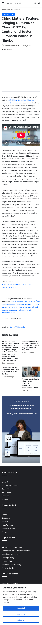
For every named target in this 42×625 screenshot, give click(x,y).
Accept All (21, 608)
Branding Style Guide (9, 485)
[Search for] (39, 4)
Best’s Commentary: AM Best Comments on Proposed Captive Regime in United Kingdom (30, 345)
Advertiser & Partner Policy (12, 547)
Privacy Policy (7, 561)
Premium (5, 522)
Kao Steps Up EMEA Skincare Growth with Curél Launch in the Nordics (10, 370)
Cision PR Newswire (11, 46)
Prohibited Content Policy (11, 565)
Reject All (21, 620)
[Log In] (35, 4)
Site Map (5, 499)
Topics (4, 532)
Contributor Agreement (11, 554)
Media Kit (5, 496)
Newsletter (6, 518)
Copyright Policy (8, 558)
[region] (21, 604)
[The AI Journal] (15, 3)
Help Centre (6, 492)
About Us (5, 482)
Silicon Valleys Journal (10, 583)
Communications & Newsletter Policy (16, 551)
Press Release (14, 9)
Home (5, 9)
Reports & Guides (8, 528)
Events (4, 515)
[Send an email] (18, 46)
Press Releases (7, 525)
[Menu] (3, 4)
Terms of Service (8, 568)
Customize (21, 614)
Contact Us (6, 489)
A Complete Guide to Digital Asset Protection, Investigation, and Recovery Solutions (30, 383)
